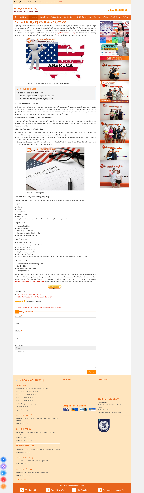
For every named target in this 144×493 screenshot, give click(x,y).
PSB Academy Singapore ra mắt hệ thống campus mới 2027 (59, 2)
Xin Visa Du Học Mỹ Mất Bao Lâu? (29, 294)
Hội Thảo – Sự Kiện (84, 17)
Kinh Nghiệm (68, 17)
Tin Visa (97, 17)
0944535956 (121, 10)
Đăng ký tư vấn (57, 490)
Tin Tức (125, 17)
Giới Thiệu (23, 17)
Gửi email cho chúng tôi (113, 490)
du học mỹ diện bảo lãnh (25, 307)
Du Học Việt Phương (25, 8)
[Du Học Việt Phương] (15, 17)
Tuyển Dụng (115, 17)
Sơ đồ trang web (21, 479)
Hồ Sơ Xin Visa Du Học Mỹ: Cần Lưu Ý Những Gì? (34, 297)
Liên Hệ (105, 17)
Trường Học (55, 17)
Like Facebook (83, 490)
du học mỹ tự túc (39, 307)
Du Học (32, 17)
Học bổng (43, 17)
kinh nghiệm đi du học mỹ (53, 307)
